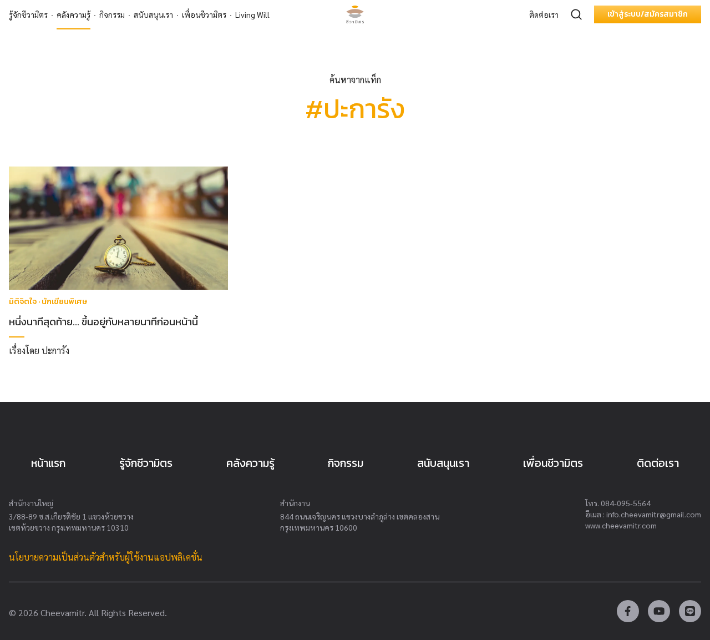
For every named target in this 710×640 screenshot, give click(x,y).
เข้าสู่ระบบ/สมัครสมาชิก (647, 14)
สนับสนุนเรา (153, 14)
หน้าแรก (48, 463)
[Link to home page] (355, 14)
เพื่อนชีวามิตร (204, 14)
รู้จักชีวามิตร (28, 14)
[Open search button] (576, 14)
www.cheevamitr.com (621, 525)
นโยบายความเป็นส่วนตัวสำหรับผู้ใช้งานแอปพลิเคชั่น (105, 557)
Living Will (252, 14)
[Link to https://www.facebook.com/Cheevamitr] (628, 611)
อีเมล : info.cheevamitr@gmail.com (643, 514)
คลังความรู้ (73, 14)
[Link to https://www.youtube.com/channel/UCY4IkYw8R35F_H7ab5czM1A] (659, 611)
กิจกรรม (112, 14)
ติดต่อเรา (544, 14)
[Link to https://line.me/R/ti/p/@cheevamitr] (690, 611)
